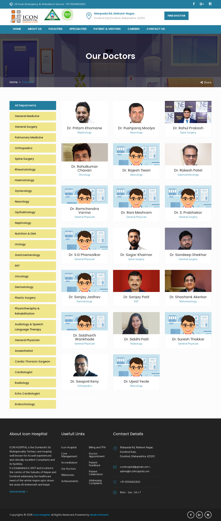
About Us (35, 29)
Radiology (22, 383)
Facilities (56, 29)
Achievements (69, 481)
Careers (134, 29)
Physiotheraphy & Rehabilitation (27, 311)
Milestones (67, 475)
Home (17, 29)
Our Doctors (68, 469)
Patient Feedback (94, 464)
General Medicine (27, 116)
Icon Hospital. (42, 515)
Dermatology (24, 287)
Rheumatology (25, 169)
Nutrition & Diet (25, 234)
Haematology (24, 180)
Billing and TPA (97, 447)
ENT (17, 266)
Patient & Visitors (107, 29)
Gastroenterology (27, 255)
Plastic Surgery (25, 298)
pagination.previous (73, 399)
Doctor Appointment (97, 455)
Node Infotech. (99, 515)
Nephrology (23, 223)
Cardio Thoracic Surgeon (32, 361)
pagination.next (94, 399)
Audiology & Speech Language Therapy (29, 326)
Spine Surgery (24, 159)
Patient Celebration (96, 473)
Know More (17, 491)
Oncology (21, 276)
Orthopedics (23, 148)
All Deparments (25, 105)
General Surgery (26, 127)
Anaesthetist (24, 351)
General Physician (27, 340)
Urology (20, 244)
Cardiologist (23, 372)
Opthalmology (25, 212)
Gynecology (23, 191)
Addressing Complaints (95, 482)
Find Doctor (176, 15)
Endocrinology (25, 404)
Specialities (78, 29)
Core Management (69, 455)
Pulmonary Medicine (29, 137)
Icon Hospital (68, 447)
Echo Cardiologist (27, 394)
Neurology (22, 202)
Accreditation (69, 463)
